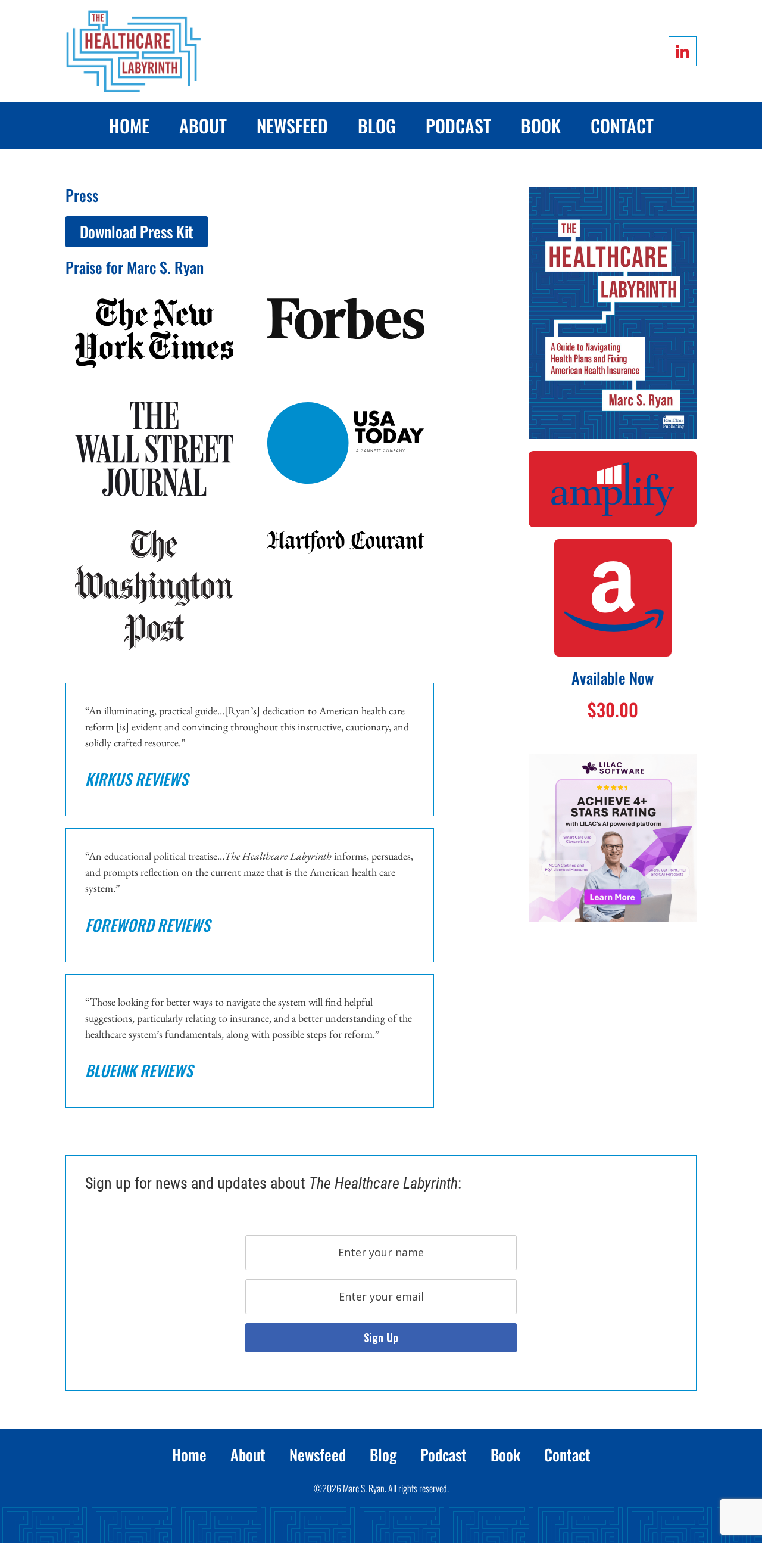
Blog (377, 125)
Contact (622, 125)
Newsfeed (292, 125)
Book (541, 125)
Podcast (458, 125)
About (203, 125)
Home (129, 125)
